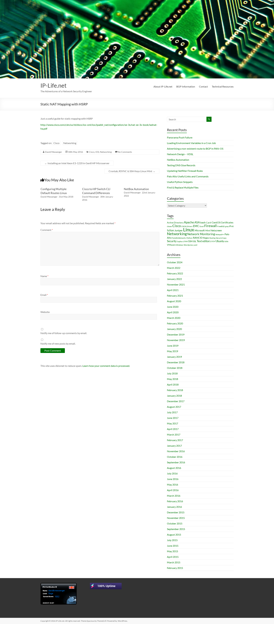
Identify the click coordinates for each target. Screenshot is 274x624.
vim (226, 241)
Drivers (189, 226)
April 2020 (173, 312)
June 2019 (172, 345)
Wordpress (188, 245)
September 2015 (176, 528)
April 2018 (173, 384)
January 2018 (174, 395)
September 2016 (176, 462)
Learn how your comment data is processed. (106, 365)
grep (227, 226)
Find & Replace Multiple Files (183, 187)
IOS (97, 152)
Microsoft (200, 230)
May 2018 (172, 378)
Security (172, 241)
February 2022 (175, 273)
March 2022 (173, 267)
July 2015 (172, 540)
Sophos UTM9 (182, 241)
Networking (69, 142)
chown (169, 226)
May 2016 (172, 484)
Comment (46, 229)
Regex (206, 237)
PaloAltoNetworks (179, 238)
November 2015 (176, 517)
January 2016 (174, 506)
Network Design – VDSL (180, 154)
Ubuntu (219, 241)
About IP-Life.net (162, 86)
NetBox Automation (136, 189)
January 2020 (174, 328)
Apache (189, 222)
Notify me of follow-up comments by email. (63, 333)
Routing (212, 238)
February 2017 (175, 440)
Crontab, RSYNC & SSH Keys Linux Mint (132, 171)
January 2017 (174, 445)
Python (189, 238)
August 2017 (174, 406)
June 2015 (172, 545)
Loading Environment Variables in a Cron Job (191, 142)
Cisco (56, 142)
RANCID (198, 237)
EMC (196, 226)
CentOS (216, 222)
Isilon (170, 230)
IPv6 (231, 226)
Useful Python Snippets (180, 181)
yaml (195, 245)
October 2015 (174, 523)
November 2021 (176, 284)
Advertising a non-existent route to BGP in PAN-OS (195, 148)
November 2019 (176, 340)
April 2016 (173, 490)
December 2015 (175, 512)
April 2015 (173, 556)
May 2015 (172, 551)
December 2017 (175, 401)
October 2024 (174, 262)
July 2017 (172, 412)
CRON (183, 226)
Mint (207, 230)
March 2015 (173, 562)
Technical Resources (223, 86)
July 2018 (172, 373)
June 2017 (172, 417)
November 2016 (176, 451)
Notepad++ (219, 234)
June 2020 (172, 306)
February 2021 (175, 295)
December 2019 (175, 334)
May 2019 (172, 351)
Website (45, 311)
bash (203, 222)
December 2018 (175, 362)
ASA (197, 222)
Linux (188, 229)
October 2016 (174, 456)
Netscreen (216, 230)
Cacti (208, 222)
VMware (171, 244)
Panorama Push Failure (179, 137)
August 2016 (174, 467)
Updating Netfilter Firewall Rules (185, 170)
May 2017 (172, 423)
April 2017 (173, 428)
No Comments (125, 152)
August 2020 (174, 301)
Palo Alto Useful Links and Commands (188, 176)
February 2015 (175, 567)
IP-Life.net (53, 85)
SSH (190, 241)
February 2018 (175, 390)
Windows (179, 245)
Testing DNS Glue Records (181, 165)
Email (44, 294)
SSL (194, 241)
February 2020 (175, 323)
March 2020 (173, 317)
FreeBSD (221, 226)
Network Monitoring (201, 234)
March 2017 (173, 434)
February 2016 (175, 501)
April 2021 (173, 290)
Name (44, 276)
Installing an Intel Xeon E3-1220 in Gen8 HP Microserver (77, 163)
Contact (203, 86)
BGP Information (185, 86)
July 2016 (172, 473)
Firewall (210, 226)
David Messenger (53, 152)
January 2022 (174, 278)
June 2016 (172, 478)
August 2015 (174, 534)
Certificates (227, 222)
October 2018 (174, 367)
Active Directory (175, 222)
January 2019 (174, 356)
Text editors (204, 241)
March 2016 (173, 495)
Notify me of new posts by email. (57, 343)
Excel (202, 226)
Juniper (178, 230)
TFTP (213, 241)
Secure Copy (221, 238)
